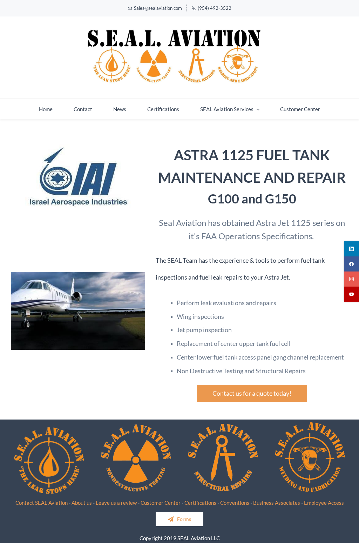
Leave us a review (116, 503)
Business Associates (276, 503)
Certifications (200, 503)
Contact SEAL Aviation (41, 503)
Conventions (234, 503)
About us (82, 503)
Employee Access (324, 503)
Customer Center (161, 503)
